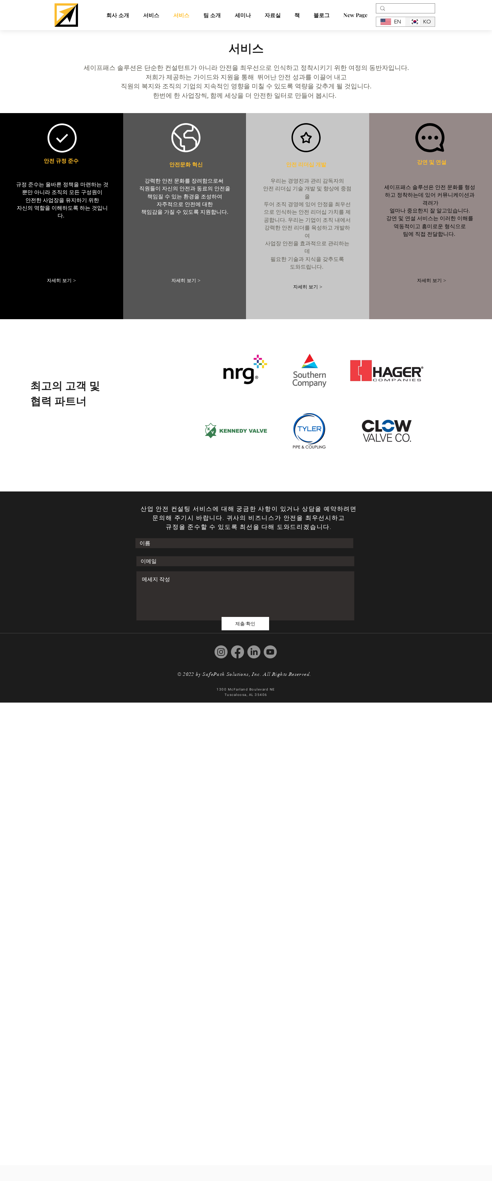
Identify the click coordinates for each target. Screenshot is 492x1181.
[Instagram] (221, 651)
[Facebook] (237, 651)
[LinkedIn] (253, 651)
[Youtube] (270, 651)
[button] (212, 15)
